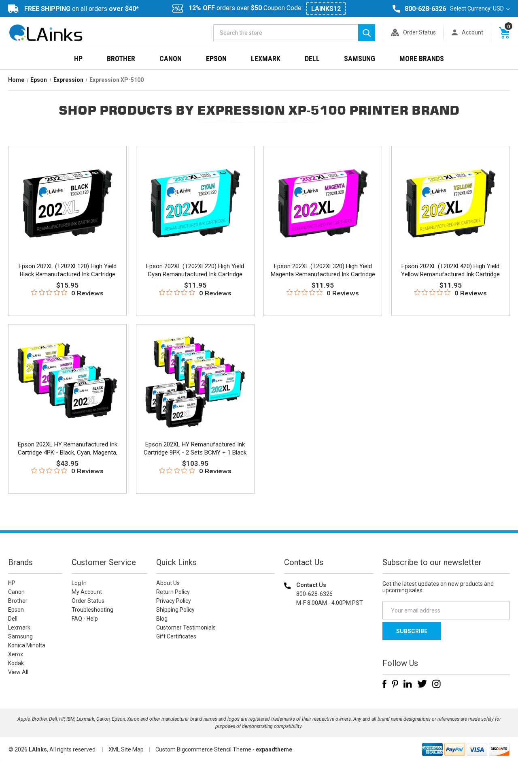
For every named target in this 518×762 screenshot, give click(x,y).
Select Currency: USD (477, 8)
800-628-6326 (425, 9)
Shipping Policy (175, 609)
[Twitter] (422, 683)
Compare (65, 212)
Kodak (16, 663)
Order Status (419, 32)
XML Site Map (126, 749)
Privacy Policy (173, 601)
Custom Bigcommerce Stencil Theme (203, 749)
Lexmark (265, 58)
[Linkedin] (407, 683)
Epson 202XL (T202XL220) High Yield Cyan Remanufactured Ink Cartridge (195, 270)
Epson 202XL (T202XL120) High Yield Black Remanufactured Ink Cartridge (68, 270)
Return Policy (173, 592)
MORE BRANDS (421, 58)
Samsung (359, 58)
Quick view (67, 193)
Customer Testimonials (186, 627)
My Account (87, 592)
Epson (216, 58)
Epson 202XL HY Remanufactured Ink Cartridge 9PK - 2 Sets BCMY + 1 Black (195, 448)
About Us (168, 583)
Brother (121, 58)
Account (472, 32)
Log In (79, 583)
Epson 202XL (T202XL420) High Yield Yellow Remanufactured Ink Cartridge (450, 270)
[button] (328, 655)
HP (78, 58)
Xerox (15, 654)
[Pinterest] (395, 683)
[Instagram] (436, 683)
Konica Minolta (26, 645)
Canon (170, 58)
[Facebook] (384, 683)
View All (18, 672)
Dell (312, 58)
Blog (162, 618)
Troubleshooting (92, 609)
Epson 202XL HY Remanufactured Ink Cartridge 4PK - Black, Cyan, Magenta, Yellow (67, 452)
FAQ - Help (85, 618)
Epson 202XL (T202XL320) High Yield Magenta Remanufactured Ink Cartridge (323, 270)
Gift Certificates (176, 636)
